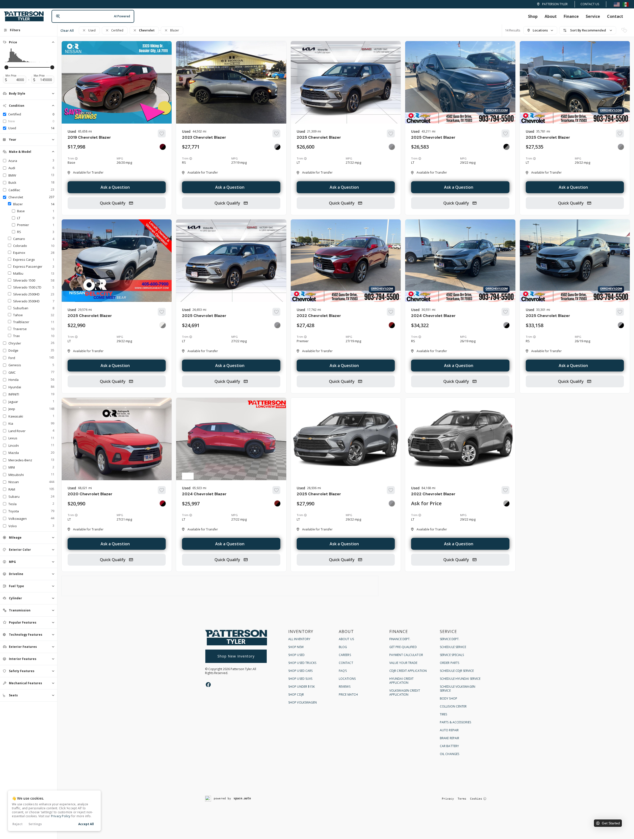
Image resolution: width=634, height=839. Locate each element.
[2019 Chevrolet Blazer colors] (163, 147)
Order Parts (449, 663)
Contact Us (590, 4)
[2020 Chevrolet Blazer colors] (163, 503)
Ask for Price (426, 503)
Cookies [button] (476, 798)
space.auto (242, 798)
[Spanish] (626, 4)
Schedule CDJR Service (457, 671)
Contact (615, 16)
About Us (346, 639)
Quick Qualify (113, 203)
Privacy (448, 798)
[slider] (6, 67)
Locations (347, 679)
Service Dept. (449, 639)
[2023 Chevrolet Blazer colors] (277, 147)
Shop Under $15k (301, 686)
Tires (443, 714)
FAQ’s (343, 671)
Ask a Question (115, 187)
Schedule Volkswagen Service (457, 688)
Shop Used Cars (300, 671)
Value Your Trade (403, 663)
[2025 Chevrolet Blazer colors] (392, 147)
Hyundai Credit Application (401, 681)
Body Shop (448, 698)
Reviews (344, 686)
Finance (571, 16)
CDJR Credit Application (408, 671)
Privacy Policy (61, 816)
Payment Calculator (406, 655)
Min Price (10, 75)
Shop (533, 16)
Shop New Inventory (236, 656)
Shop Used (296, 655)
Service (593, 16)
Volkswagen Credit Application (404, 692)
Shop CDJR (296, 694)
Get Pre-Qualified (403, 647)
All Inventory (299, 639)
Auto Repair (449, 730)
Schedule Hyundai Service (460, 679)
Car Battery (449, 746)
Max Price (39, 75)
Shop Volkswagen (302, 702)
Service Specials (452, 655)
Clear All (67, 30)
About (551, 16)
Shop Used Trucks (302, 663)
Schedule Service (453, 647)
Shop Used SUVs (300, 679)
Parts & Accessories (455, 722)
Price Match (348, 694)
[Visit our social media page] (208, 684)
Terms (462, 798)
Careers (345, 655)
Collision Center (453, 706)
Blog (343, 647)
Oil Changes (449, 754)
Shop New (296, 647)
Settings (35, 824)
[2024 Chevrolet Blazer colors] (506, 325)
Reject (17, 824)
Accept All (86, 824)
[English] (617, 4)
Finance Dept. (399, 639)
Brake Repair (449, 738)
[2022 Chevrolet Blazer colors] (392, 325)
